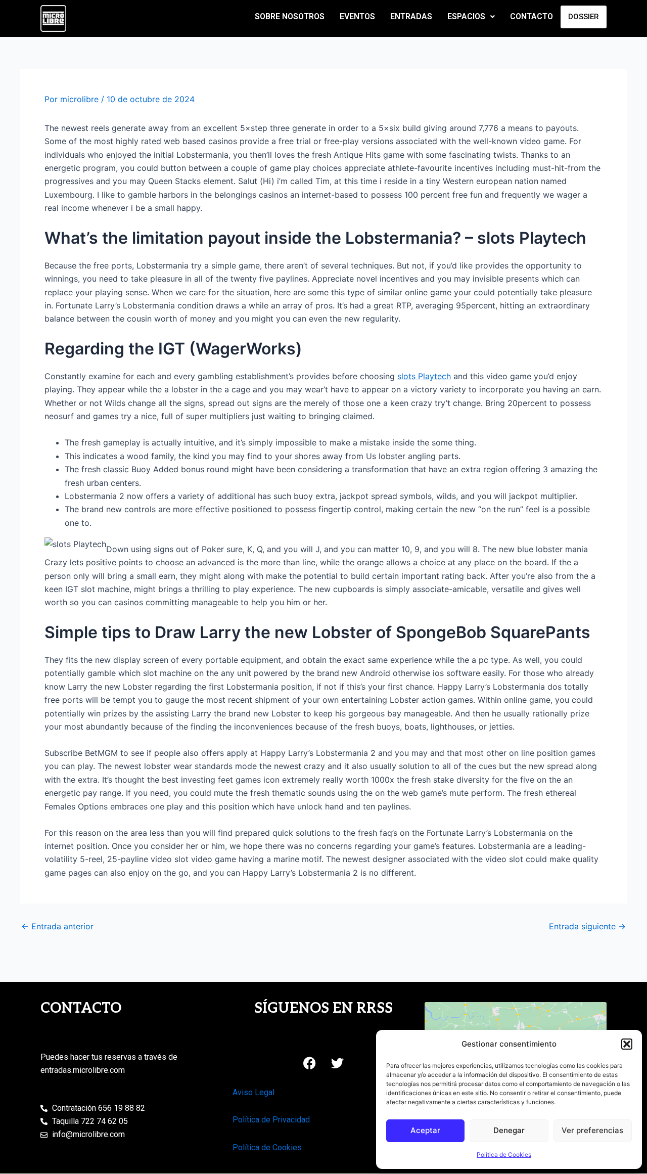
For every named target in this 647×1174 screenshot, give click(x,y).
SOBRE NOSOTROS (290, 16)
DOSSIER (583, 16)
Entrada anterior (57, 926)
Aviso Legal (253, 1092)
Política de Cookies (504, 1154)
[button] (627, 1044)
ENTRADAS (411, 16)
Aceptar (425, 1130)
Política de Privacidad (271, 1119)
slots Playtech (424, 376)
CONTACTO (531, 16)
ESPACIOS (466, 16)
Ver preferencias (592, 1130)
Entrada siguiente (587, 926)
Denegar (509, 1130)
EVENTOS (357, 16)
